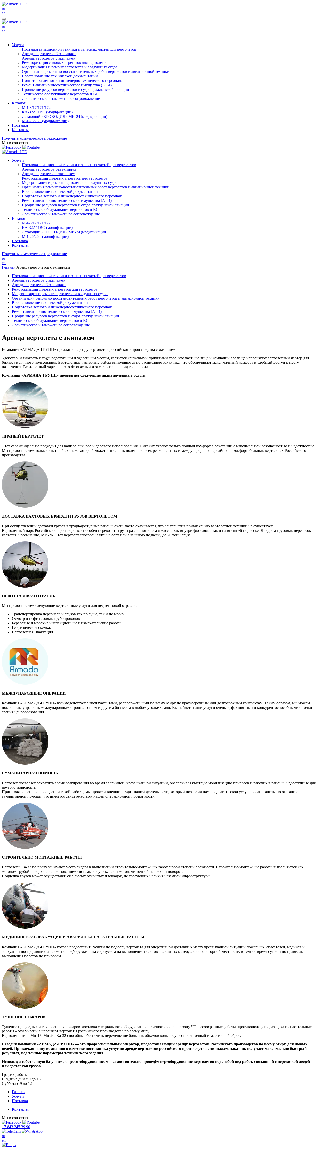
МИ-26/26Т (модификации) (45, 121)
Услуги (18, 45)
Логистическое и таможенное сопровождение (61, 98)
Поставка (20, 125)
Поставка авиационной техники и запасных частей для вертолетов (79, 49)
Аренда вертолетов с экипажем (48, 58)
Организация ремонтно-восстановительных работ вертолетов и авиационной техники (95, 71)
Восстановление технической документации (60, 76)
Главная (8, 267)
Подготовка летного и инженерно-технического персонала (72, 80)
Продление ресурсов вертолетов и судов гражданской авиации (75, 89)
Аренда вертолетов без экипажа (49, 54)
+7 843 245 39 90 (16, 1127)
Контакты (20, 130)
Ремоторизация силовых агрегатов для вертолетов (65, 62)
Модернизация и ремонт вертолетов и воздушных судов (70, 67)
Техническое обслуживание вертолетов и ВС (60, 94)
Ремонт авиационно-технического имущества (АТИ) (67, 85)
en (4, 13)
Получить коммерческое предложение (34, 138)
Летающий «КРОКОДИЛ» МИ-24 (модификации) (64, 116)
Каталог (19, 103)
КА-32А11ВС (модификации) (47, 112)
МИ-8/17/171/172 (36, 107)
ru (3, 8)
